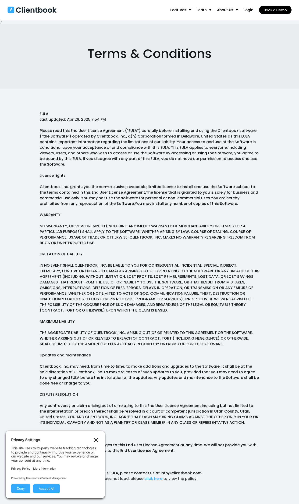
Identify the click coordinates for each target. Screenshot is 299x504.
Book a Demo (275, 9)
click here (153, 478)
